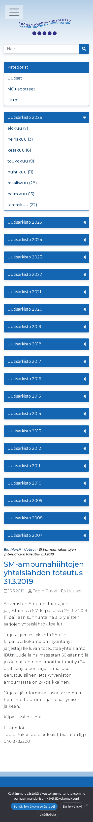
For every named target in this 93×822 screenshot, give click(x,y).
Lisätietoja (48, 814)
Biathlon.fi (12, 549)
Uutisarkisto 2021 (24, 291)
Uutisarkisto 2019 (24, 326)
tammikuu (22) (22, 205)
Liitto (12, 100)
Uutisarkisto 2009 (24, 500)
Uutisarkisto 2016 (24, 378)
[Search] (84, 49)
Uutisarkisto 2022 (24, 274)
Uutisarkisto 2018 (24, 344)
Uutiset (14, 78)
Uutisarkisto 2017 (24, 361)
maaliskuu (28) (22, 183)
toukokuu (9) (20, 161)
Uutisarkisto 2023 (24, 257)
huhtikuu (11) (20, 172)
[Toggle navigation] (14, 12)
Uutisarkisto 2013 (24, 431)
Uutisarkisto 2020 (24, 309)
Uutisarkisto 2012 (24, 448)
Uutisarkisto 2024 (24, 239)
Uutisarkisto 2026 (24, 117)
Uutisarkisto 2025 (24, 222)
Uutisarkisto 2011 (23, 465)
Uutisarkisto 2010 (24, 483)
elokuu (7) (17, 128)
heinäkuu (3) (20, 139)
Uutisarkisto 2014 (24, 413)
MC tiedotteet (21, 89)
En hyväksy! (72, 806)
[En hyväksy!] (86, 804)
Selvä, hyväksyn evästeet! (34, 806)
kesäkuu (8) (19, 150)
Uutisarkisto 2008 (25, 518)
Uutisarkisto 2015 (24, 396)
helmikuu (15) (20, 194)
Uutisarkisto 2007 (24, 535)
